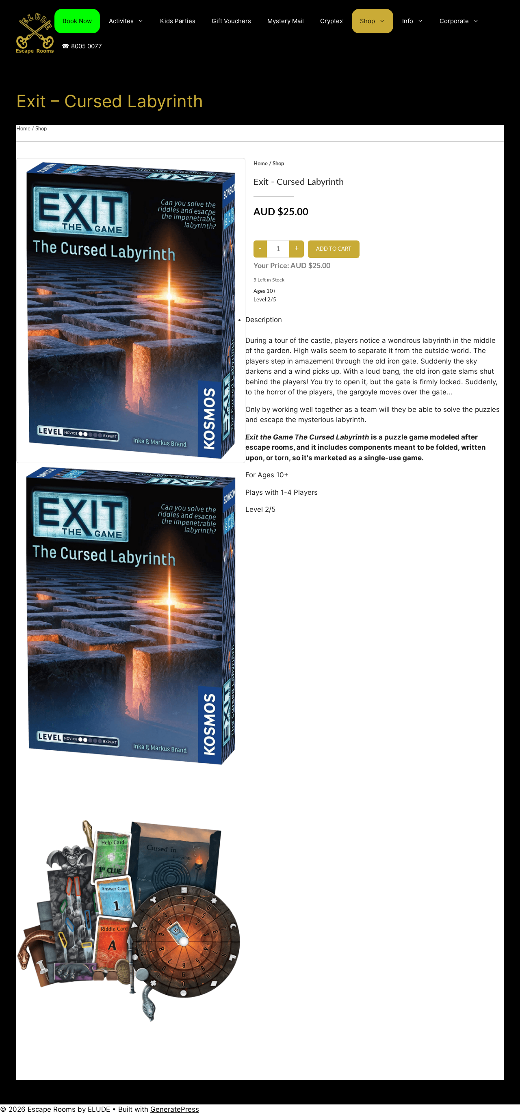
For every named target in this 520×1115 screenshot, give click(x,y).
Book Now (77, 21)
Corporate (454, 21)
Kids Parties (177, 21)
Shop (367, 21)
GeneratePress (174, 1109)
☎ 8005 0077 (82, 46)
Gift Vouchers (231, 21)
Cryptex (331, 21)
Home (23, 129)
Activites (121, 21)
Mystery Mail (285, 21)
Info (407, 21)
